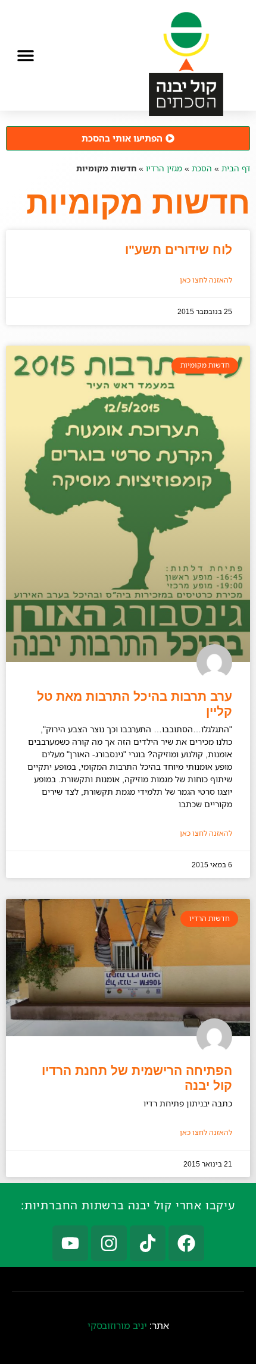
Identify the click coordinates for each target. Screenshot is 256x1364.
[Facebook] (186, 1243)
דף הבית (235, 168)
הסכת (202, 168)
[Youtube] (70, 1243)
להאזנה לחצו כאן (206, 280)
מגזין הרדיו (164, 168)
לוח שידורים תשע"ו (178, 249)
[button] (25, 55)
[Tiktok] (148, 1243)
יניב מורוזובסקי (117, 1325)
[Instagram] (109, 1243)
